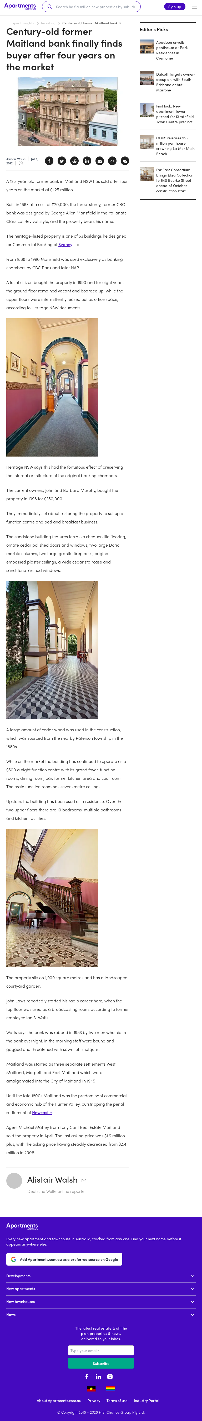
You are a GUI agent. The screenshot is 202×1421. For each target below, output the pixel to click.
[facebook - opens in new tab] (87, 1376)
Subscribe (101, 1363)
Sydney (65, 244)
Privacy (94, 1400)
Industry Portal (146, 1400)
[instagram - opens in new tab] (110, 1376)
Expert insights (22, 23)
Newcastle (42, 1112)
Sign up (174, 6)
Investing (48, 23)
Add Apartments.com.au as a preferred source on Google (69, 1259)
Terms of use (117, 1400)
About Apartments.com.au (59, 1400)
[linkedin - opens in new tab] (98, 1376)
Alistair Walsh (52, 1179)
